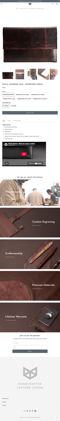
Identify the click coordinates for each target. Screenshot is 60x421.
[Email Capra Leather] (24, 411)
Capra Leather (26, 417)
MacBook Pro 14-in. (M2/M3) (24, 98)
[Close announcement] (58, 1)
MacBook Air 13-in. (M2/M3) (22, 94)
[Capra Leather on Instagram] (30, 411)
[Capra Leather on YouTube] (35, 411)
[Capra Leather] (30, 3)
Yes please (13, 105)
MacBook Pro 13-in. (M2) (9, 98)
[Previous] (3, 38)
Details (9, 120)
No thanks (5, 105)
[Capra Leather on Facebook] (27, 411)
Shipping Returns (17, 120)
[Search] (52, 3)
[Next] (56, 38)
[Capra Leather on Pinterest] (32, 411)
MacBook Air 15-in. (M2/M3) (37, 94)
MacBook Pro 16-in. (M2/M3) (40, 98)
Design (3, 120)
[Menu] (0, 3)
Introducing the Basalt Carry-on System (30, 1)
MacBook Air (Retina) (8, 94)
